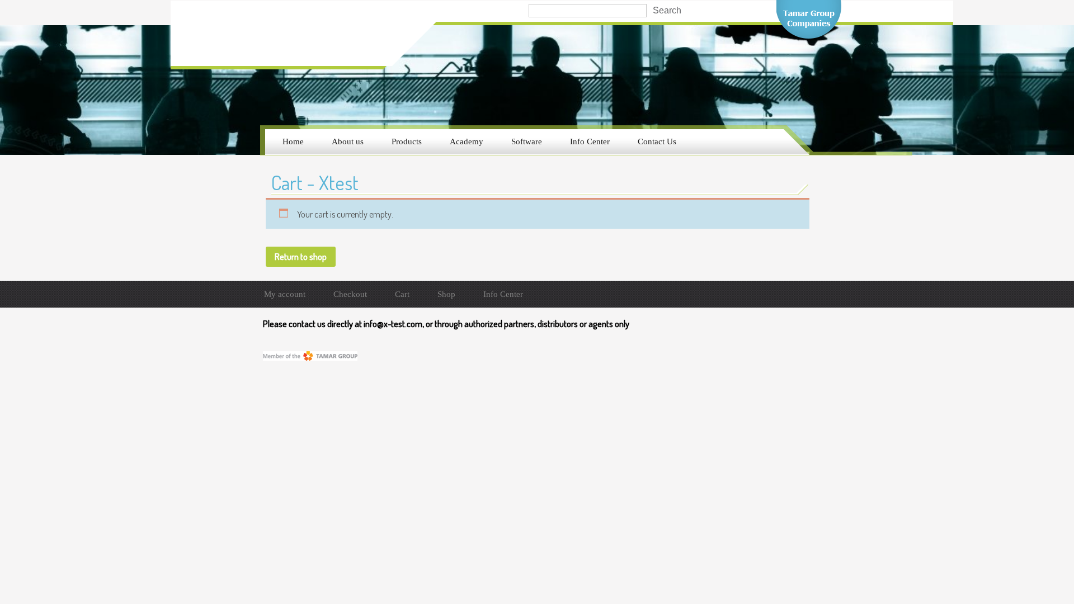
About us (348, 141)
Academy (466, 141)
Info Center (590, 141)
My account (284, 294)
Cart (402, 294)
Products (407, 141)
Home (293, 141)
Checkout (350, 294)
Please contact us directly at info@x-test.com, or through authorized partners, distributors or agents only (446, 323)
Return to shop (301, 256)
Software (526, 141)
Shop (446, 294)
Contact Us (657, 141)
